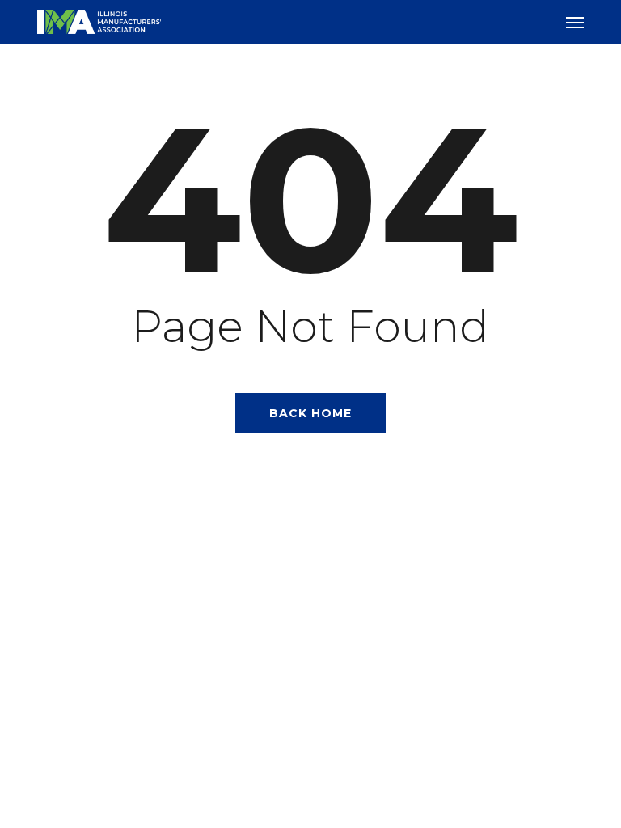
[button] (575, 22)
